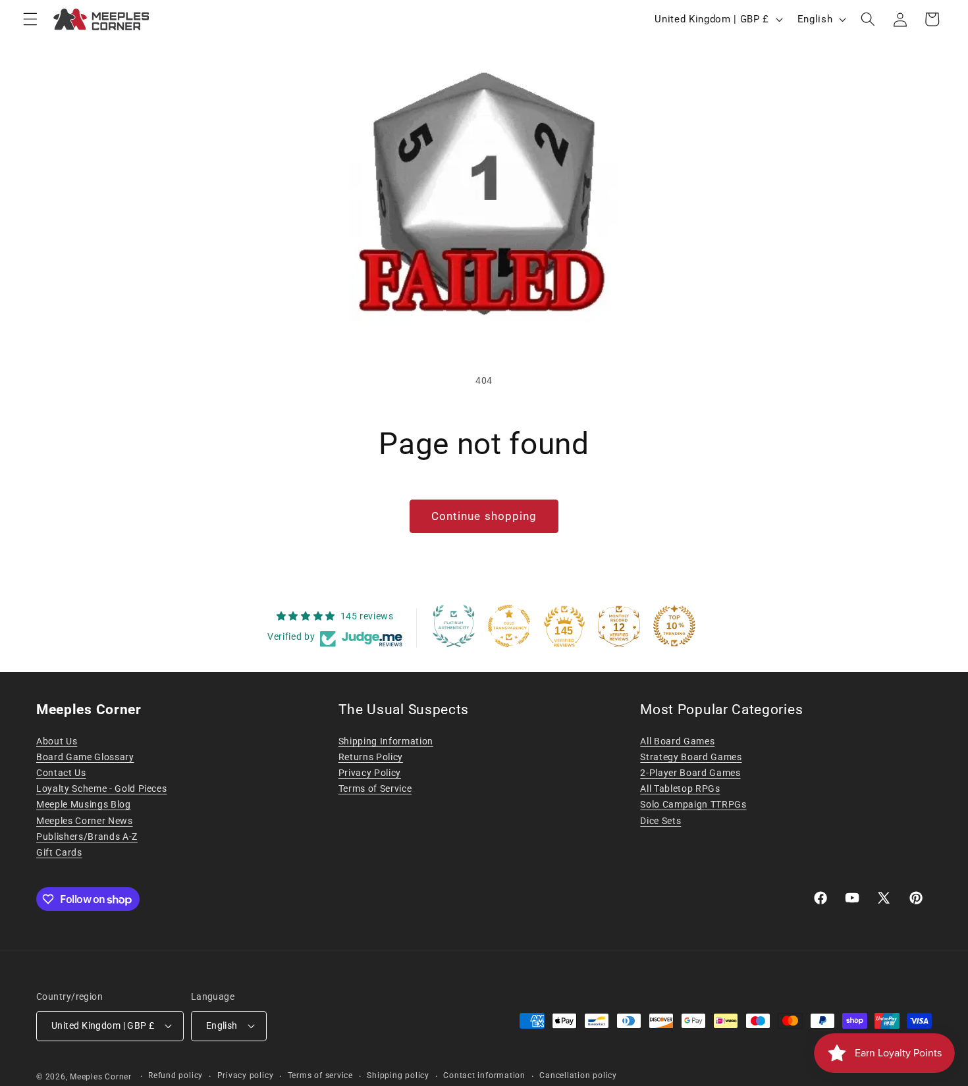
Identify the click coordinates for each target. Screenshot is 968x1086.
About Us (56, 741)
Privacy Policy (369, 772)
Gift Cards (59, 852)
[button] (30, 19)
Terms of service (320, 1075)
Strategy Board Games (690, 757)
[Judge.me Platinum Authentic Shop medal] (454, 626)
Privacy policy (245, 1075)
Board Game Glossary (85, 757)
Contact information (484, 1075)
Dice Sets (660, 820)
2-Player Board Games (690, 772)
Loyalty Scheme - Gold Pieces (101, 788)
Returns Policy (370, 757)
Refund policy (175, 1075)
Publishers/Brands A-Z (87, 836)
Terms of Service (375, 788)
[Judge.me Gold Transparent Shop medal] (509, 626)
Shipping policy (398, 1075)
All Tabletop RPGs (680, 788)
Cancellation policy (578, 1075)
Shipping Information (385, 741)
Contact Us (61, 772)
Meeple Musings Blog (83, 804)
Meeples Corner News (84, 820)
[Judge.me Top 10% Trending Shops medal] (674, 626)
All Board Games (677, 741)
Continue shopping (484, 516)
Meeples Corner (101, 1076)
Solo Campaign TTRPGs (693, 804)
